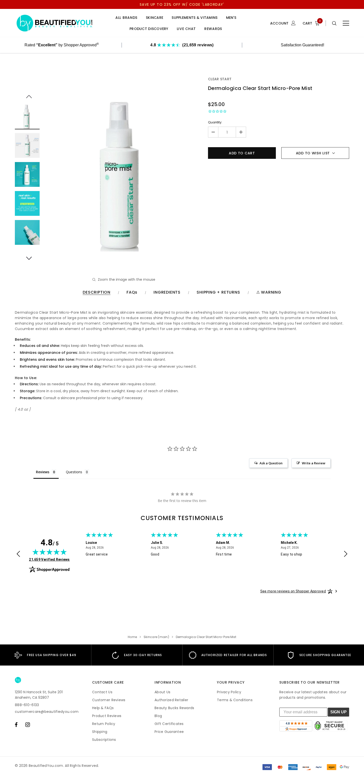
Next (27, 255)
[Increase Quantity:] (241, 132)
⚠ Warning (268, 292)
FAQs (132, 292)
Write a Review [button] (313, 463)
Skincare (154, 18)
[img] (49, 552)
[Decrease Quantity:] (213, 132)
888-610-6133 (27, 704)
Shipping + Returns (218, 292)
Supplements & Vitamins (194, 18)
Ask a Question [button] (271, 463)
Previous (27, 93)
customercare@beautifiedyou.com (46, 711)
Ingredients (167, 292)
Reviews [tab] (42, 472)
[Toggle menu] (346, 23)
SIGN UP (338, 712)
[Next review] (345, 554)
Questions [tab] (74, 472)
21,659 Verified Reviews (49, 559)
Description (96, 292)
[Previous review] (18, 554)
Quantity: (215, 122)
